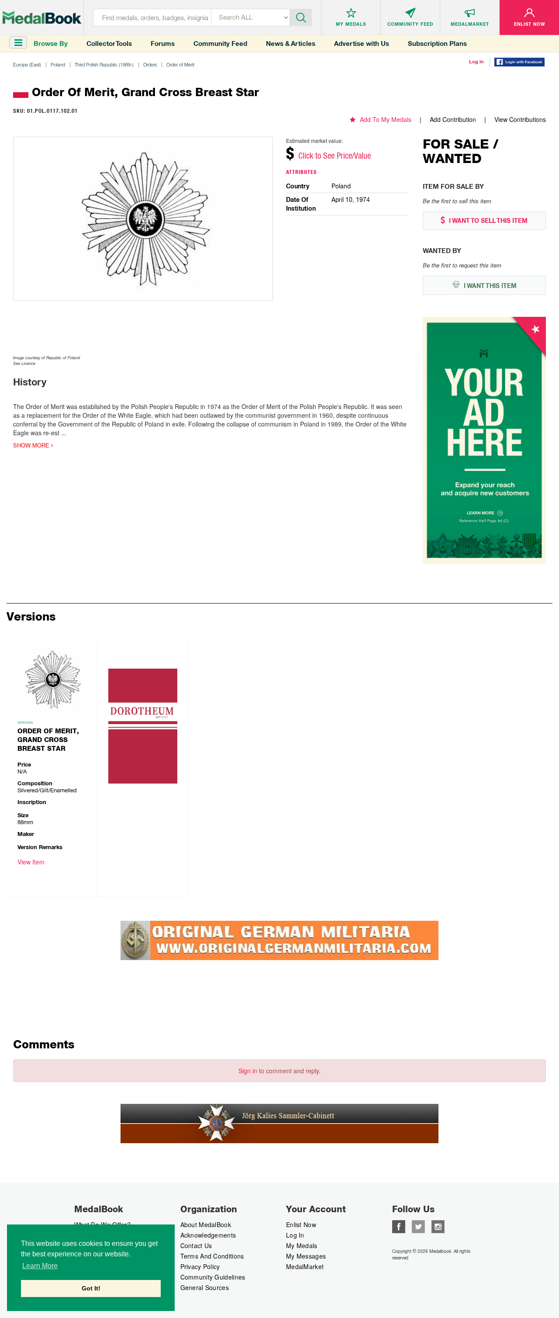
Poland (58, 64)
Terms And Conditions (212, 1256)
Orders (150, 64)
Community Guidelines (212, 1277)
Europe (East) (27, 64)
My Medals (301, 1245)
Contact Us (196, 1245)
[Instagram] (438, 1225)
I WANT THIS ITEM (489, 286)
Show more (32, 445)
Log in (476, 62)
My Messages (306, 1256)
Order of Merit (180, 64)
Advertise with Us (361, 43)
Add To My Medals (385, 119)
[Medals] (42, 17)
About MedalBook (205, 1224)
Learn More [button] (40, 1265)
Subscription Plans (437, 43)
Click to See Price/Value (334, 155)
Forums (163, 43)
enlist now (301, 1224)
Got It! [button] (91, 1288)
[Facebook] (398, 1225)
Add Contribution (453, 119)
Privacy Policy (200, 1266)
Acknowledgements (208, 1235)
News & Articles (290, 43)
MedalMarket (305, 1266)
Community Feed (220, 43)
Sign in (247, 1070)
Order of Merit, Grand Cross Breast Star (48, 740)
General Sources (204, 1287)
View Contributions (520, 119)
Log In (295, 1235)
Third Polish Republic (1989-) (104, 64)
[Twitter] (418, 1225)
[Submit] (301, 16)
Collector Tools (109, 43)
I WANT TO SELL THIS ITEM (487, 221)
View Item (31, 861)
